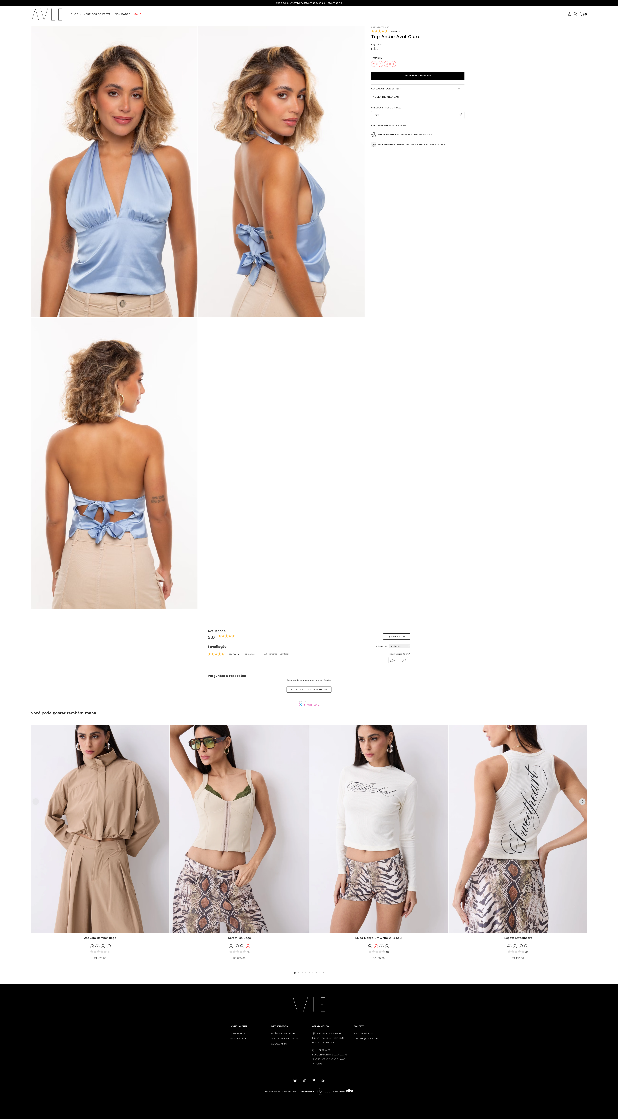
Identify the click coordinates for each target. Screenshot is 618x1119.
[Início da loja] (47, 14)
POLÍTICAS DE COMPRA (283, 1033)
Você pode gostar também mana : (65, 712)
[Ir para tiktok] (304, 1080)
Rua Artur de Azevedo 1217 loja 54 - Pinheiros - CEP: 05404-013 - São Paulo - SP (329, 1038)
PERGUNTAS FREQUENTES (284, 1038)
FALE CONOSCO (238, 1038)
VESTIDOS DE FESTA (97, 14)
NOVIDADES (122, 14)
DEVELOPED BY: (308, 1091)
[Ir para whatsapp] (323, 1080)
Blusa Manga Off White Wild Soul (378, 937)
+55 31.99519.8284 (363, 1033)
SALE (137, 14)
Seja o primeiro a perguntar (309, 689)
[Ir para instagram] (295, 1080)
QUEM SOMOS (237, 1033)
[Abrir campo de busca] (575, 14)
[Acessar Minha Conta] (570, 14)
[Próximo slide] (582, 801)
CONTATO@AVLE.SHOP (365, 1038)
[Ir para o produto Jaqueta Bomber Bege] (100, 829)
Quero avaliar (396, 636)
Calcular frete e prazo (386, 107)
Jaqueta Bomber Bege (100, 937)
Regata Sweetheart (518, 937)
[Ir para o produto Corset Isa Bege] (239, 829)
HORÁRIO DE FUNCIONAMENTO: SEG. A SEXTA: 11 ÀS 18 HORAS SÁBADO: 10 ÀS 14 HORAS (329, 1057)
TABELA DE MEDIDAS (385, 96)
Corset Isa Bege (239, 937)
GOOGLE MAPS (279, 1043)
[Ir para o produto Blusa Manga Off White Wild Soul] (378, 829)
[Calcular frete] (460, 115)
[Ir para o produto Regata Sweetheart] (518, 829)
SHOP (74, 14)
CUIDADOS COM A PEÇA (386, 88)
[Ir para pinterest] (313, 1080)
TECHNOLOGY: (338, 1091)
